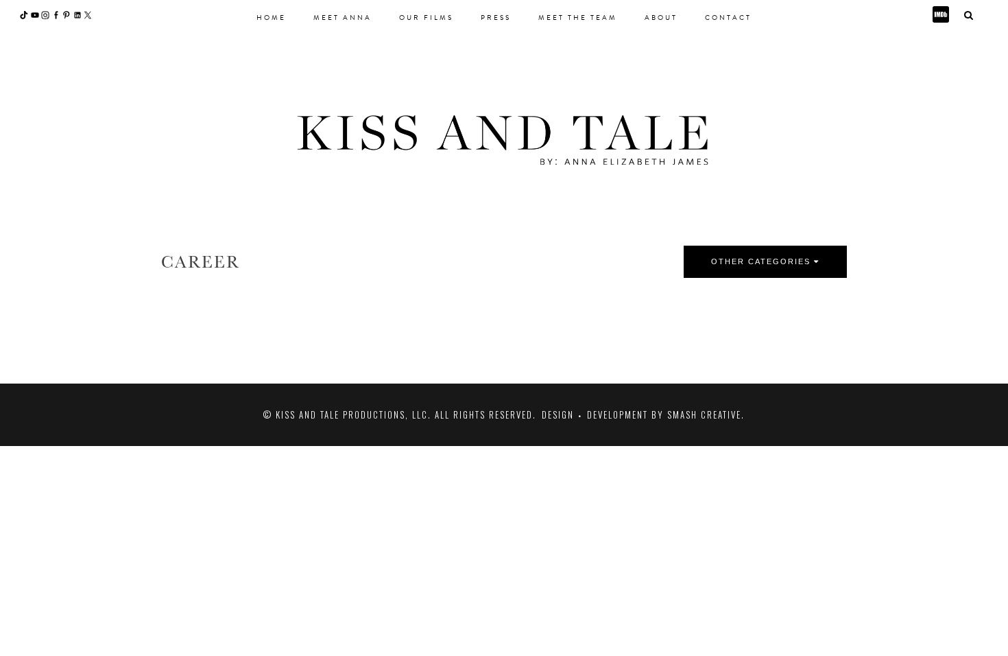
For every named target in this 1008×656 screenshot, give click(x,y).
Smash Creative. (706, 414)
